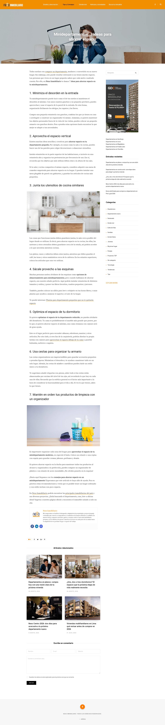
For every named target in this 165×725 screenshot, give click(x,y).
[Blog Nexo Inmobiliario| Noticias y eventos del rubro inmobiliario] (13, 4)
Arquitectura (111, 209)
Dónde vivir (111, 223)
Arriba (83, 719)
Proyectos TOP (112, 255)
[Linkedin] (36, 526)
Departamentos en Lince (113, 141)
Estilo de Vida (112, 227)
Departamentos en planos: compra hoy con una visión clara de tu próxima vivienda (43, 585)
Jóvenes (110, 241)
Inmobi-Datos (112, 237)
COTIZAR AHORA (111, 283)
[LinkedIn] (17, 92)
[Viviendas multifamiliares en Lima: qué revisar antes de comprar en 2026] (82, 608)
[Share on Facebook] (17, 77)
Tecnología (111, 265)
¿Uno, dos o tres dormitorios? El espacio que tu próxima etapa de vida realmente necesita (81, 585)
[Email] (17, 97)
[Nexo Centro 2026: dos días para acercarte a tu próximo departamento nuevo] (44, 608)
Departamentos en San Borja (114, 139)
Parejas (110, 251)
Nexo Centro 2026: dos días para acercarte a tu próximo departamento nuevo (43, 626)
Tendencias (111, 269)
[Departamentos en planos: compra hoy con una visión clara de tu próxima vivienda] (44, 566)
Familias (110, 232)
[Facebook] (32, 526)
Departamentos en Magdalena (115, 144)
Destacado (111, 218)
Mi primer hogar (112, 246)
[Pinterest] (17, 87)
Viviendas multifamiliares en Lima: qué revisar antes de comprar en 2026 (81, 626)
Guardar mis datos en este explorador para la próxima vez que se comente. (51, 677)
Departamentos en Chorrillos (114, 149)
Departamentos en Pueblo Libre (115, 146)
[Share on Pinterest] (44, 539)
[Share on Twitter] (17, 82)
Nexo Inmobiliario (74, 45)
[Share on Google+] (41, 539)
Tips (82, 28)
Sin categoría (112, 260)
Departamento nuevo (114, 214)
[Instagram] (41, 526)
